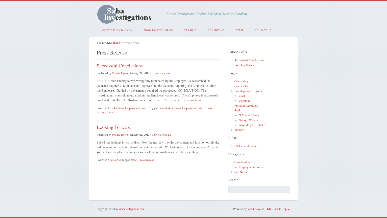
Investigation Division (116, 30)
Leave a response (161, 73)
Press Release (146, 160)
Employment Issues (136, 108)
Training (190, 30)
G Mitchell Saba (249, 115)
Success (111, 112)
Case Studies (165, 108)
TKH (268, 209)
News (134, 160)
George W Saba (249, 120)
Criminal (244, 101)
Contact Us (263, 30)
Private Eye (119, 73)
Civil (242, 96)
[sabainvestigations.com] (127, 21)
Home (116, 42)
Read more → (192, 100)
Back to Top (280, 209)
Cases (177, 108)
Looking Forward (114, 127)
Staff (240, 30)
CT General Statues (246, 146)
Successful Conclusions (120, 65)
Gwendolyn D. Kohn (252, 125)
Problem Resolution (158, 30)
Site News (114, 160)
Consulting (216, 30)
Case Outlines (116, 108)
